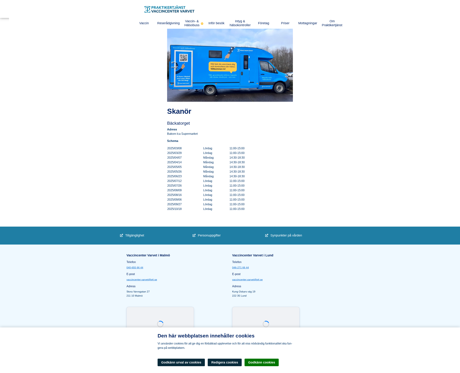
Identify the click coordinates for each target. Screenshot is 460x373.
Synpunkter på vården (286, 235)
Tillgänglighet (134, 235)
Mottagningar (307, 23)
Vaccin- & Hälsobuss (191, 23)
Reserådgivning (168, 23)
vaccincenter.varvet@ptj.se (141, 279)
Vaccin (144, 23)
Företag (263, 23)
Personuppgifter (209, 235)
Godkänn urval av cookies (181, 362)
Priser (285, 23)
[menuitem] (156, 235)
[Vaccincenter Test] (175, 9)
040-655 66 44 (134, 267)
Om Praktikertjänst (332, 23)
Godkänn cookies (261, 362)
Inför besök (216, 23)
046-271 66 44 (240, 267)
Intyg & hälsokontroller (240, 23)
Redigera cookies (224, 362)
